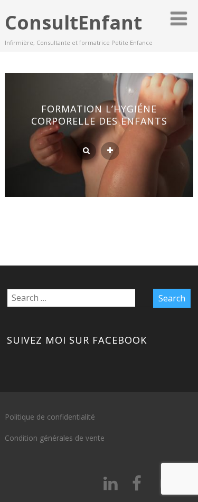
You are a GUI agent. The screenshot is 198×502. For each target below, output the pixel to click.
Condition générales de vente (55, 438)
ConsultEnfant (73, 22)
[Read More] (110, 151)
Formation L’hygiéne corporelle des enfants (99, 114)
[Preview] (86, 151)
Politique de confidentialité (50, 417)
